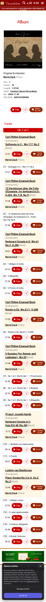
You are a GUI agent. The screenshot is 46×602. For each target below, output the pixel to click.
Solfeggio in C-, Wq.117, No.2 (22, 144)
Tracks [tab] (8, 123)
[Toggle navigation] (42, 3)
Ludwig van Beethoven (18, 470)
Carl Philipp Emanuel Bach (20, 136)
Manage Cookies (23, 589)
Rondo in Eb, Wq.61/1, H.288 (21, 309)
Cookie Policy (32, 581)
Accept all (23, 595)
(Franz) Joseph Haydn (18, 414)
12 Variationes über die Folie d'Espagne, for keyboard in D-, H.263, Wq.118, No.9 (22, 192)
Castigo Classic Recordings (23, 91)
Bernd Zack (9, 77)
